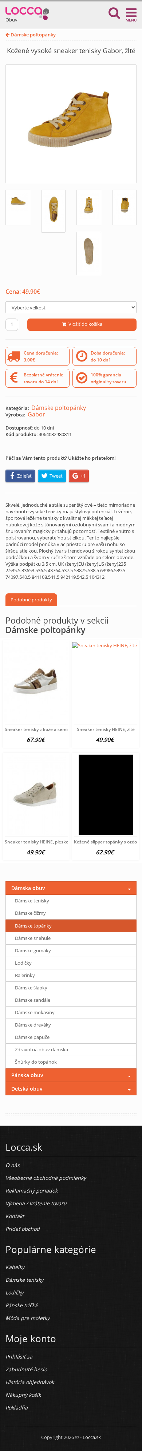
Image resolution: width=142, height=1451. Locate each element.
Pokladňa (16, 1407)
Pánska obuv (27, 1075)
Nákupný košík (23, 1394)
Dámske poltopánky (32, 34)
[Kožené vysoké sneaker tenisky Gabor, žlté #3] (88, 207)
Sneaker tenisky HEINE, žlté (106, 729)
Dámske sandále (32, 1000)
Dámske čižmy (30, 913)
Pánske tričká (21, 1305)
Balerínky (25, 975)
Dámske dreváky (33, 1024)
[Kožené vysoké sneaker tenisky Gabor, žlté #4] (124, 207)
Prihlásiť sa (18, 1356)
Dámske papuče (32, 1037)
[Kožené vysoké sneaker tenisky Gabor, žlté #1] (17, 207)
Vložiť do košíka (84, 324)
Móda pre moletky (27, 1317)
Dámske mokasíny (35, 1012)
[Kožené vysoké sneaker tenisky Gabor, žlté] (71, 123)
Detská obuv (27, 1088)
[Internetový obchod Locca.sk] (27, 12)
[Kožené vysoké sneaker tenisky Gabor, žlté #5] (88, 253)
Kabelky (14, 1267)
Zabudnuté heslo (26, 1369)
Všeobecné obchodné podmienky (45, 1177)
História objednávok (29, 1382)
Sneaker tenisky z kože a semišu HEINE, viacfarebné (59, 729)
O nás (12, 1165)
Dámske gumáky (33, 950)
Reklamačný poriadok (31, 1190)
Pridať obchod (22, 1228)
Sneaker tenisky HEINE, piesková (39, 842)
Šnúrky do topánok (36, 1062)
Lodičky (23, 963)
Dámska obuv (28, 888)
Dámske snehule (33, 938)
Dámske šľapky (31, 987)
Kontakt (14, 1216)
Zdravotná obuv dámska (41, 1049)
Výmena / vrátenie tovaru (36, 1203)
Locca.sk (92, 1437)
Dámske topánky (33, 925)
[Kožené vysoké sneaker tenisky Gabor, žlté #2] (53, 211)
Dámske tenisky (32, 900)
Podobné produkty (31, 599)
